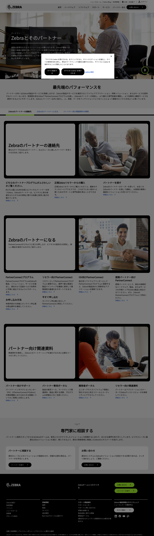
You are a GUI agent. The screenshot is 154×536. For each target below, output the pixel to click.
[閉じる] (111, 56)
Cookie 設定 (89, 72)
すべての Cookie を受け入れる (73, 71)
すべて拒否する (52, 71)
